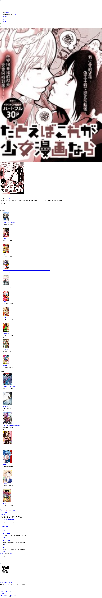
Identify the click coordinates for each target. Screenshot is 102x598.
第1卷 (5, 544)
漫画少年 (5, 547)
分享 (1, 595)
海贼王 (4, 254)
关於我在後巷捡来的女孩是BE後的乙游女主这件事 (12, 425)
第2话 (5, 537)
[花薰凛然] (6, 284)
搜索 (11, 24)
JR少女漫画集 (6, 533)
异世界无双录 (5, 483)
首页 (3, 2)
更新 (3, 3)
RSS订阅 (4, 595)
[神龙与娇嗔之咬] (7, 404)
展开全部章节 (3, 514)
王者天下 (4, 317)
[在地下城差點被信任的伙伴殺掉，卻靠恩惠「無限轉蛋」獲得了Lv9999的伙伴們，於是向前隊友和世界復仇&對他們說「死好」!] (6, 268)
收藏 (1, 591)
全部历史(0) (5, 16)
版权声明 (10, 582)
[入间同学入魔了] (6, 363)
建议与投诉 (6, 582)
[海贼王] (6, 252)
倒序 (14, 510)
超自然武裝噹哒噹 (6, 333)
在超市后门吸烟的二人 (7, 349)
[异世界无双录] (7, 482)
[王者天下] (6, 316)
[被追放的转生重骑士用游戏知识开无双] (6, 220)
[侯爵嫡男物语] (7, 462)
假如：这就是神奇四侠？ (10, 519)
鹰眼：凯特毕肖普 (6, 503)
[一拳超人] (6, 300)
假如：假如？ (6, 526)
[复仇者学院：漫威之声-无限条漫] (7, 385)
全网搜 (17, 24)
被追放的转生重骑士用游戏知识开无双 (10, 222)
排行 (3, 4)
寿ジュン (4, 196)
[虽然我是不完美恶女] (6, 236)
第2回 (5, 551)
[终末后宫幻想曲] (7, 443)
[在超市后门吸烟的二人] (6, 347)
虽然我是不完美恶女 (6, 238)
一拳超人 (4, 301)
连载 (2, 510)
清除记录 (7, 12)
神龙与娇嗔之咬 (5, 406)
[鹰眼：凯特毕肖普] (7, 501)
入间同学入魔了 (5, 365)
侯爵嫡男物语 (5, 464)
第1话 (7, 510)
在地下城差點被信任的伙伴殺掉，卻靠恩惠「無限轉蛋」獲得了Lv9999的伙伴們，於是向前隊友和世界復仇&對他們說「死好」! (26, 270)
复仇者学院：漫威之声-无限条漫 (9, 386)
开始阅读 (4, 591)
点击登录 (14, 14)
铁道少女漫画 (6, 540)
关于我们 (2, 582)
